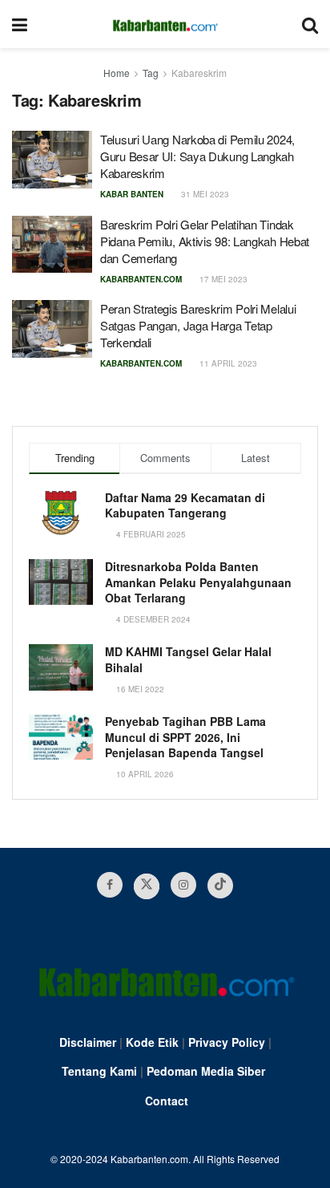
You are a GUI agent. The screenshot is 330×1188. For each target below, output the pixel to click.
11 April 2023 (227, 363)
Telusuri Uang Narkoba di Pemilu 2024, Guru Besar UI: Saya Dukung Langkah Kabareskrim (197, 156)
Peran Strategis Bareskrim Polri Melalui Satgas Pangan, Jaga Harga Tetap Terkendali (198, 325)
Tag (151, 72)
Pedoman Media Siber (206, 1071)
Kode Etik (152, 1042)
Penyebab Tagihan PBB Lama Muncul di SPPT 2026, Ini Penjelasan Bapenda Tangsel (185, 736)
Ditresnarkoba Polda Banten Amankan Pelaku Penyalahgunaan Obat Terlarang (198, 582)
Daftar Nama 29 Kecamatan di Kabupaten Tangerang (185, 505)
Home (116, 72)
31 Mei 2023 (204, 194)
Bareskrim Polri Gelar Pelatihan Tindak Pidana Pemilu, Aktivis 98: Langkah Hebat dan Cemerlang (204, 241)
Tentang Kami (99, 1071)
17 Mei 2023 (222, 279)
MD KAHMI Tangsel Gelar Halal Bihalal (188, 659)
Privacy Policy (226, 1042)
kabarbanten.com (141, 279)
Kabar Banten (131, 194)
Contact (166, 1101)
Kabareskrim (199, 72)
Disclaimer (87, 1042)
